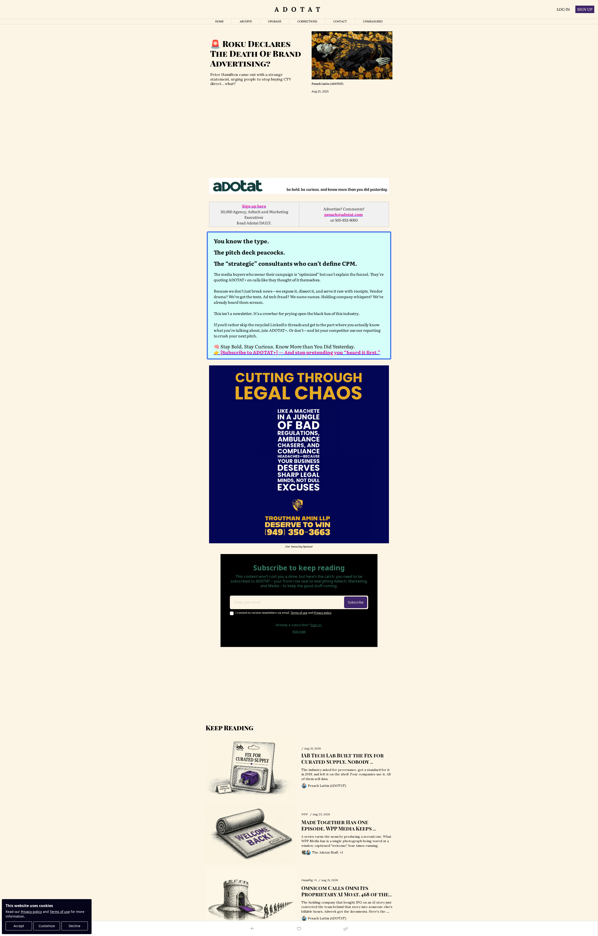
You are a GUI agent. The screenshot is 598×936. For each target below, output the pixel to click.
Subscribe (355, 602)
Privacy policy (31, 911)
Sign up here (254, 206)
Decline (74, 926)
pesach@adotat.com (343, 214)
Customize (47, 926)
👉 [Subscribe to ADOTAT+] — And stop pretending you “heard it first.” (297, 352)
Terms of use (60, 911)
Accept (19, 926)
